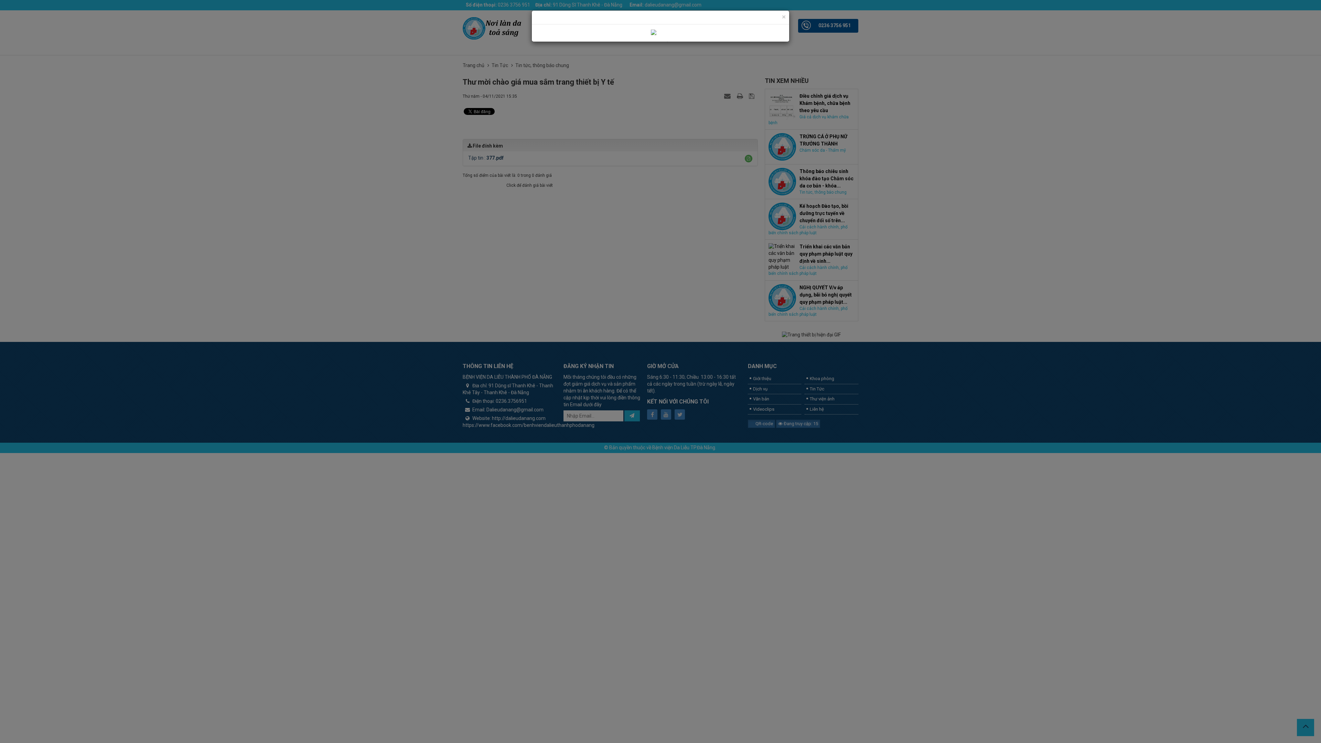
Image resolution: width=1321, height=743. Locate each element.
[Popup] (660, 32)
